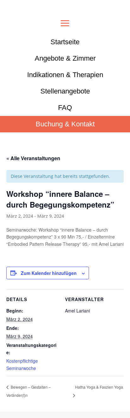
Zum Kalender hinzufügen (49, 273)
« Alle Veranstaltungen (33, 158)
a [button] (65, 24)
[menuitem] (65, 42)
